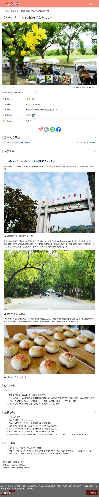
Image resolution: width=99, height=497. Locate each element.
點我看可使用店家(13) (86, 142)
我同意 (93, 493)
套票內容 (9, 151)
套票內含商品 (12, 137)
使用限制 (9, 443)
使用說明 (9, 385)
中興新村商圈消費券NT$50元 (18, 142)
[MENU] (90, 3)
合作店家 (59, 403)
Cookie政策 (5, 493)
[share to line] (52, 129)
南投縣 (29, 115)
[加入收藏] (40, 129)
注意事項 (9, 412)
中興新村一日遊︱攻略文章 (16, 377)
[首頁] (14, 3)
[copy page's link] (46, 129)
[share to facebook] (58, 129)
